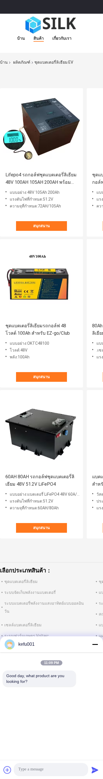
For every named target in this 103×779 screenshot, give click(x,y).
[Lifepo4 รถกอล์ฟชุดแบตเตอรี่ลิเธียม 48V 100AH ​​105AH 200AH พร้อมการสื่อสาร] (41, 129)
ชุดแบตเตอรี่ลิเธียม (20, 581)
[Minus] (95, 644)
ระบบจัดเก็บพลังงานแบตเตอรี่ (30, 592)
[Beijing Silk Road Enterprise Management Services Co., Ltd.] (51, 25)
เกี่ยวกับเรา (62, 38)
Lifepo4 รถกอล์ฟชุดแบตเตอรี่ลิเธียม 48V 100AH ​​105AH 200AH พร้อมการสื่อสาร (41, 179)
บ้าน (21, 38)
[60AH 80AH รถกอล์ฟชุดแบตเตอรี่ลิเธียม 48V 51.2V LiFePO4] (41, 431)
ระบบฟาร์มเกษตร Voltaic (26, 635)
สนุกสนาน (41, 226)
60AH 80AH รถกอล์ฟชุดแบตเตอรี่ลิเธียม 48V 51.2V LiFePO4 (39, 480)
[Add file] (7, 770)
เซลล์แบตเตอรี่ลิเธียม (22, 625)
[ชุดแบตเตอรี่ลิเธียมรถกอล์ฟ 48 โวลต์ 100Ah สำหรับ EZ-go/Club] (41, 280)
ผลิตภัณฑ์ (21, 62)
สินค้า (38, 38)
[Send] (95, 770)
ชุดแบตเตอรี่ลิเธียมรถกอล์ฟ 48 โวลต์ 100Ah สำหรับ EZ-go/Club (37, 329)
